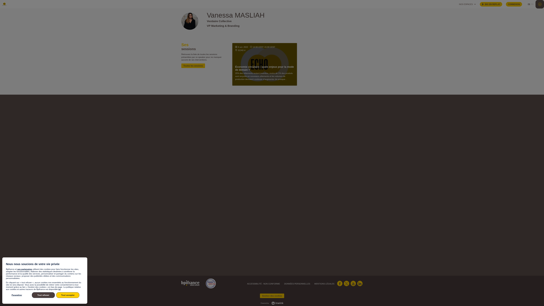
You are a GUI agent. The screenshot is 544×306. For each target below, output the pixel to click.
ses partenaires (24, 269)
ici (59, 289)
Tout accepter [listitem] (68, 295)
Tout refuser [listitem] (43, 295)
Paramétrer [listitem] (17, 295)
